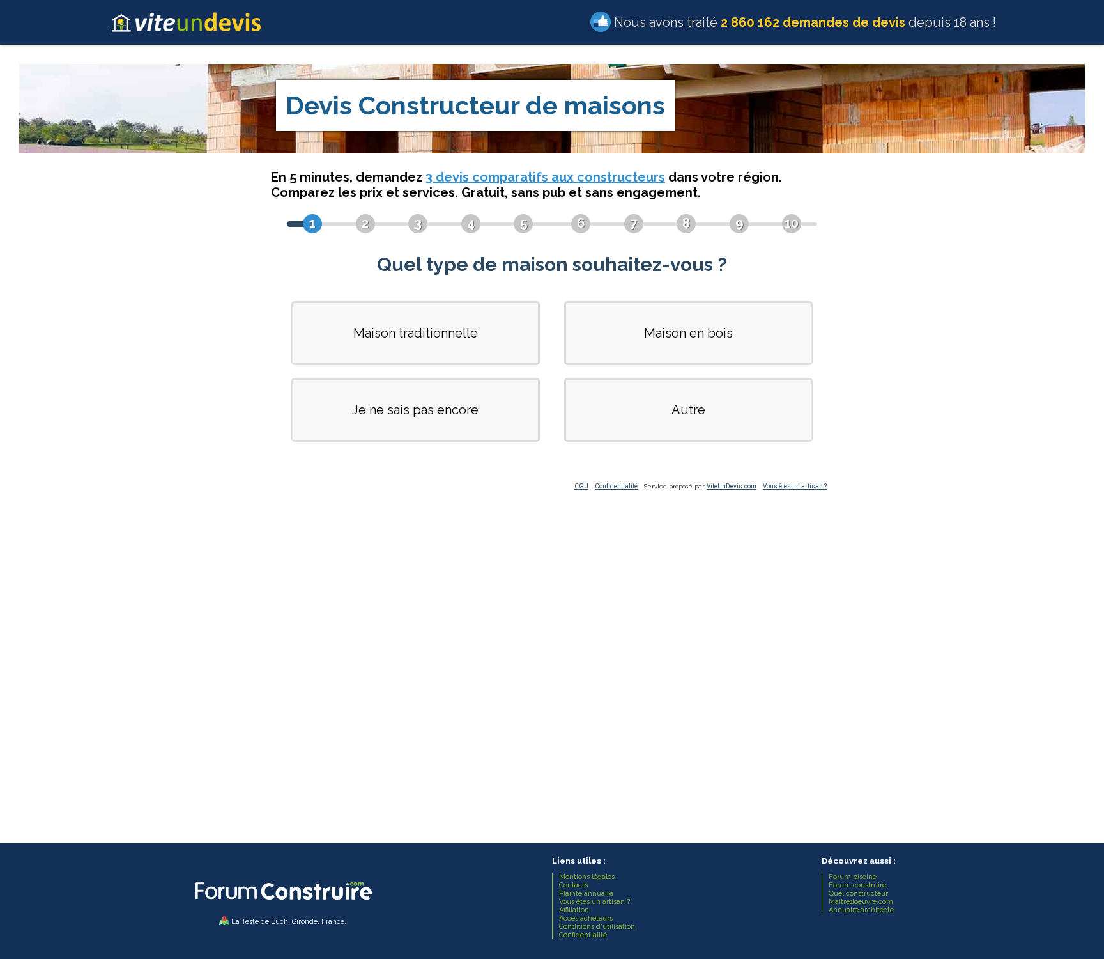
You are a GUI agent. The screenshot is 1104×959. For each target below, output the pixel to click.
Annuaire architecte (861, 910)
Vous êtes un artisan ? (795, 486)
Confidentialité (616, 486)
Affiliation (574, 910)
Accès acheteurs (586, 918)
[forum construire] (282, 903)
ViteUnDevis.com (731, 486)
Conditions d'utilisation (597, 927)
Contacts (573, 885)
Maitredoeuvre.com (861, 902)
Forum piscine (853, 877)
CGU (581, 486)
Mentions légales (587, 877)
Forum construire (857, 885)
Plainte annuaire (586, 893)
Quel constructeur (858, 893)
